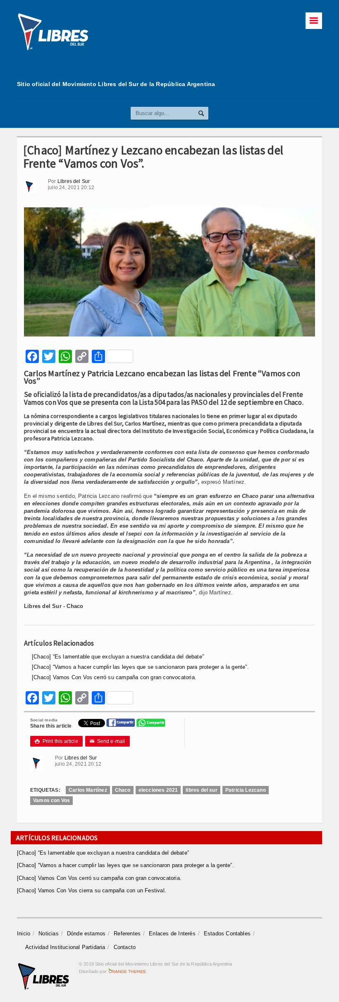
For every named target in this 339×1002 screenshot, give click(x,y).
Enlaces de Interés (172, 933)
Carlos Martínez (88, 790)
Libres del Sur (73, 181)
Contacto (125, 947)
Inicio (23, 933)
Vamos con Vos (51, 800)
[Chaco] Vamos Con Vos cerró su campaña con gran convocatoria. (114, 677)
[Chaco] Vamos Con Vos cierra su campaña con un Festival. (91, 890)
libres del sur (201, 790)
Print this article (56, 741)
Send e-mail (107, 741)
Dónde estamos (86, 933)
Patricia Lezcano (245, 790)
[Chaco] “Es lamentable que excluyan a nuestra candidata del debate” (118, 657)
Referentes (127, 933)
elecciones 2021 (158, 790)
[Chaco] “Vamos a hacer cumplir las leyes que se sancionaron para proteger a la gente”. (140, 667)
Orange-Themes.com (127, 971)
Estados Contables (227, 933)
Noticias (48, 933)
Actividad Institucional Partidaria (65, 947)
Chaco (123, 790)
